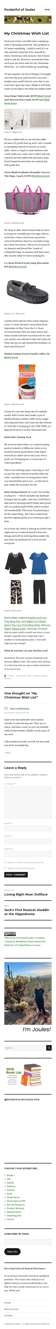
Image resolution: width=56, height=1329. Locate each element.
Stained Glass (14, 1212)
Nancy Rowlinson (19, 708)
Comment (10, 784)
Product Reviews (15, 1208)
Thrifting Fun (14, 1215)
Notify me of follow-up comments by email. (25, 862)
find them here (17, 266)
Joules (11, 676)
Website (8, 849)
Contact (8, 1315)
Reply (7, 753)
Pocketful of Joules (19, 9)
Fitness (11, 1190)
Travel (10, 1219)
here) (47, 176)
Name (8, 823)
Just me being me (16, 1204)
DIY (9, 1179)
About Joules (11, 1309)
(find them (37, 176)
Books (10, 1175)
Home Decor (13, 1197)
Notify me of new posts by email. (21, 868)
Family (10, 1182)
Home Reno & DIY (16, 1201)
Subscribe (12, 1251)
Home (7, 1303)
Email (8, 836)
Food (9, 1193)
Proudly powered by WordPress (36, 1324)
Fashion (37, 676)
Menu (47, 9)
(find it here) (44, 96)
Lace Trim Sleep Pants (28, 625)
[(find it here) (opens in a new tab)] (43, 176)
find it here (11, 357)
